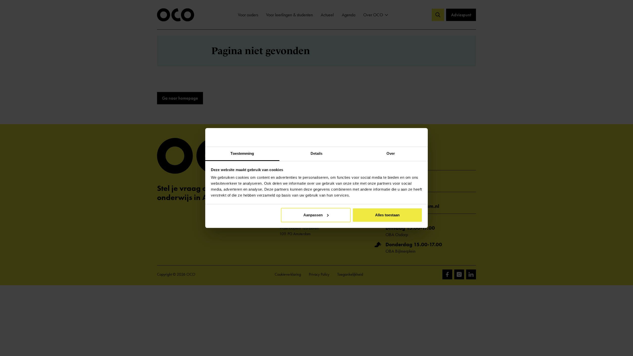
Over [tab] (390, 153)
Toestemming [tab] (242, 153)
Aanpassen (313, 215)
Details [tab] (317, 153)
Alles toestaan (387, 215)
